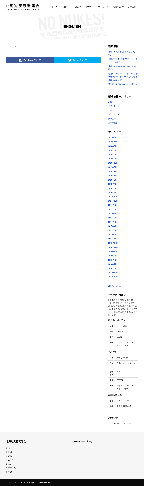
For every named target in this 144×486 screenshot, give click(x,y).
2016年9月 (112, 256)
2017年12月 (113, 197)
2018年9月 (112, 171)
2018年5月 (112, 180)
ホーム (55, 7)
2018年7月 (112, 176)
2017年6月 (112, 218)
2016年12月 (113, 243)
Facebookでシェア (32, 60)
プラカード (103, 7)
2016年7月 (112, 264)
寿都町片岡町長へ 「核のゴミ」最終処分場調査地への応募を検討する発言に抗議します (123, 77)
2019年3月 (112, 167)
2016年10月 (113, 252)
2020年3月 (112, 159)
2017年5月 (112, 222)
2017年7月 (112, 214)
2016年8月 (112, 260)
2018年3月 (112, 188)
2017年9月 (112, 205)
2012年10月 (113, 277)
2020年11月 (113, 142)
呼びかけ (90, 7)
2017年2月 (112, 235)
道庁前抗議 (112, 123)
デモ (110, 110)
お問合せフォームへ (124, 423)
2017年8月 (112, 209)
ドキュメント (113, 114)
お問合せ (132, 7)
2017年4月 (112, 226)
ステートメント (114, 106)
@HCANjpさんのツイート (118, 286)
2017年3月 (112, 230)
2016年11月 (113, 247)
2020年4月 (112, 155)
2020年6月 (112, 150)
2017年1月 (112, 239)
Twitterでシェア (80, 60)
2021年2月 (112, 138)
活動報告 (78, 7)
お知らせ (66, 7)
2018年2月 (112, 192)
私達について (118, 7)
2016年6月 (112, 268)
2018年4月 (112, 184)
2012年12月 (113, 273)
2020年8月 (112, 146)
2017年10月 (113, 201)
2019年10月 (113, 163)
